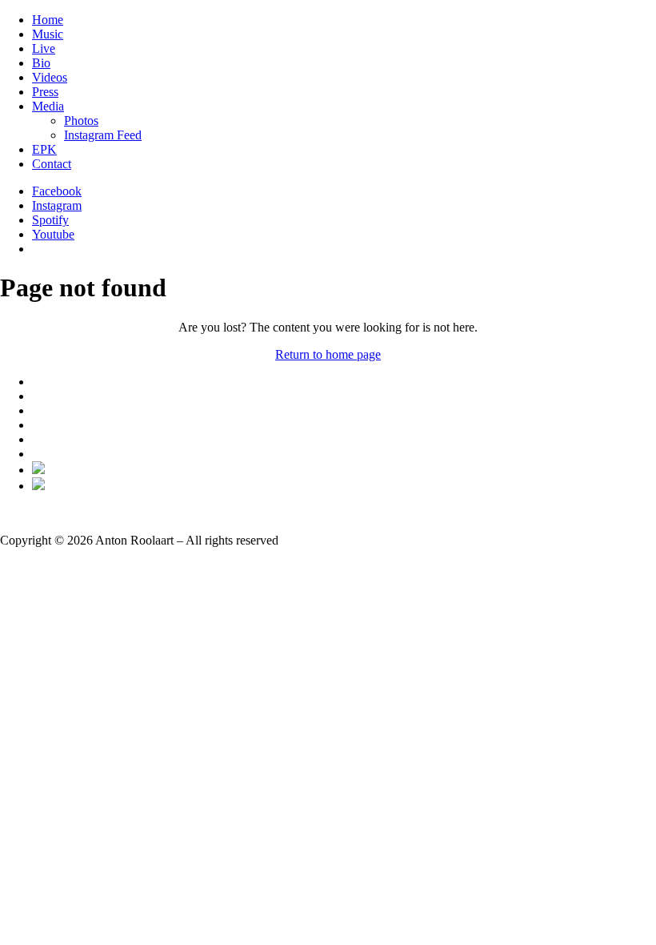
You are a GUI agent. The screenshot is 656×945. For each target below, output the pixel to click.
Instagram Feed (103, 135)
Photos (81, 120)
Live (43, 48)
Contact (51, 164)
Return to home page (328, 354)
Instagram (57, 205)
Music (47, 34)
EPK (44, 149)
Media (48, 106)
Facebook (57, 191)
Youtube (53, 234)
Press (45, 92)
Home (47, 19)
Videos (49, 77)
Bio (41, 63)
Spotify (50, 220)
